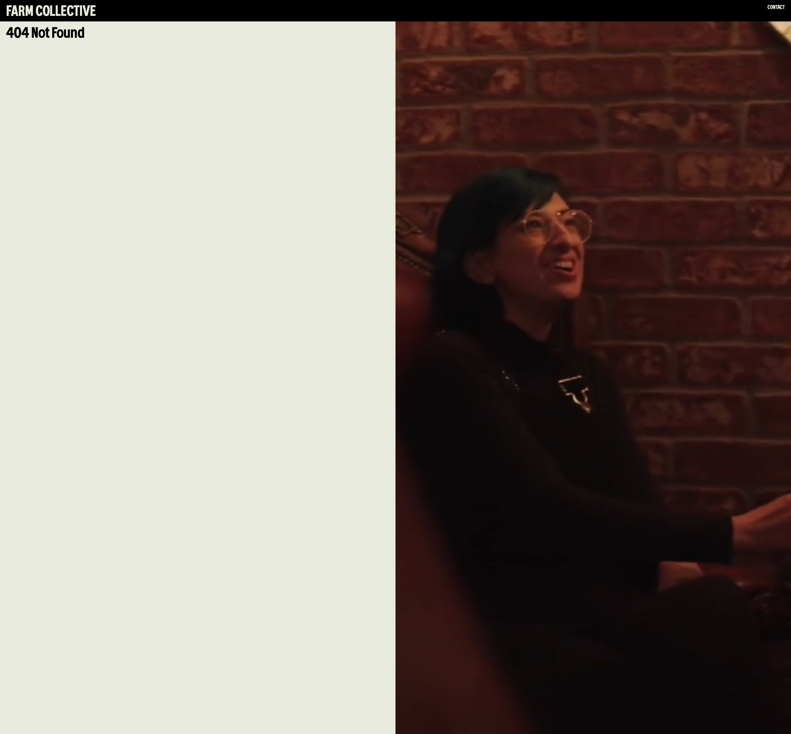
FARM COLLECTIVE (51, 12)
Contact (776, 7)
